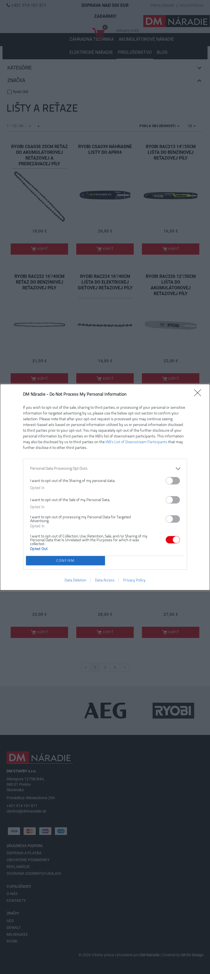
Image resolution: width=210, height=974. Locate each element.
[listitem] (105, 469)
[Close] (199, 394)
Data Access (105, 580)
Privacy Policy (134, 580)
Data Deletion (75, 580)
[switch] (173, 480)
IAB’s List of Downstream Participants (136, 442)
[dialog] (105, 487)
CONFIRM (65, 560)
